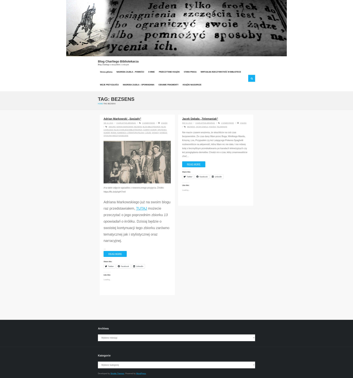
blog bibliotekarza (152, 127)
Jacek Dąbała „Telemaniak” (200, 118)
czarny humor (150, 130)
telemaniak (222, 127)
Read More (115, 254)
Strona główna (106, 72)
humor (107, 133)
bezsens (138, 127)
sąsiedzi (163, 133)
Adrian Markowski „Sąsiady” (122, 118)
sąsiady (155, 133)
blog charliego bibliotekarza (128, 130)
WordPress (141, 373)
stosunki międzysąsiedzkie (116, 136)
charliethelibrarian (126, 123)
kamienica (121, 133)
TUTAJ (141, 208)
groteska (162, 130)
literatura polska (135, 133)
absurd (112, 127)
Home (100, 104)
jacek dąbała (202, 127)
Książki (164, 123)
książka (212, 127)
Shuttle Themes (117, 373)
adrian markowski (124, 127)
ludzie (148, 133)
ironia (113, 133)
